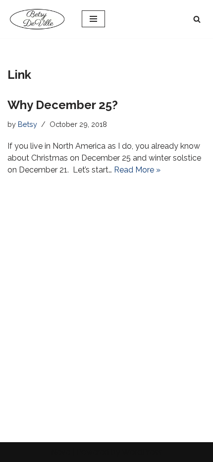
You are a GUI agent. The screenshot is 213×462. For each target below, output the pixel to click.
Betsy (27, 124)
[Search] (197, 19)
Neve (60, 452)
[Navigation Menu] (93, 18)
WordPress (142, 452)
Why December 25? (62, 105)
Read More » (137, 169)
